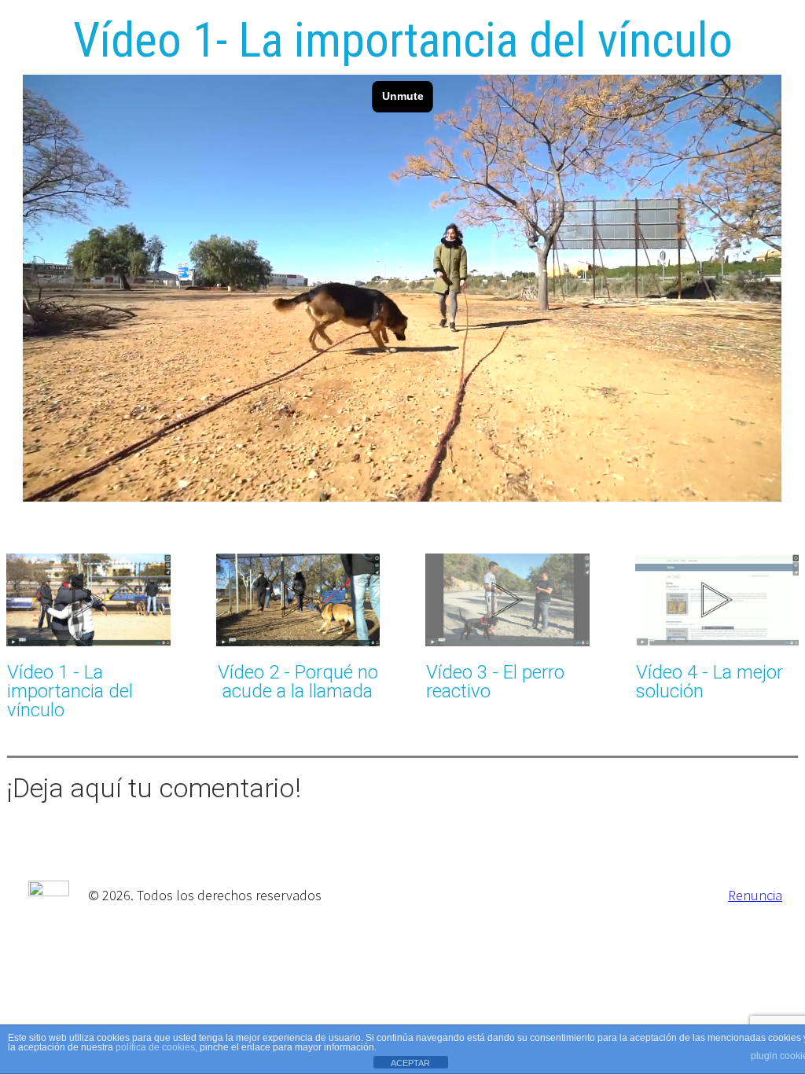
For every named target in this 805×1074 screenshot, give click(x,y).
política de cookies (155, 1047)
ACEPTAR (410, 1063)
